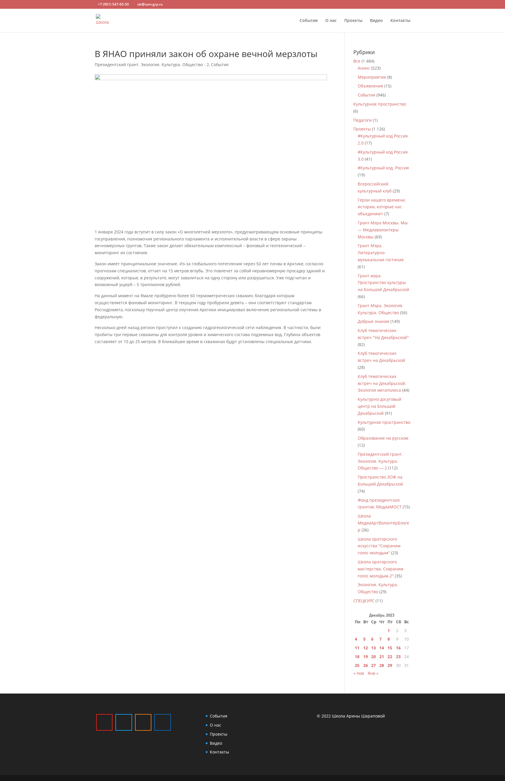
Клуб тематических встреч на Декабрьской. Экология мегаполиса (382, 383)
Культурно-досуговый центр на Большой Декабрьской (379, 406)
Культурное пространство (379, 104)
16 (398, 648)
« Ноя (358, 673)
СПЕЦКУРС (363, 600)
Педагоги (362, 120)
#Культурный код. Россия (383, 168)
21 (381, 656)
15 (390, 648)
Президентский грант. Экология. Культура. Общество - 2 (152, 64)
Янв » (373, 673)
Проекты (353, 20)
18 (357, 656)
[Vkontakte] (162, 722)
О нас (331, 20)
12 (365, 648)
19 (365, 656)
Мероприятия (372, 77)
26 (365, 665)
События (309, 20)
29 (390, 665)
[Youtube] (104, 722)
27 (373, 665)
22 (390, 656)
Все (356, 61)
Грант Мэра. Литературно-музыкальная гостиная (381, 252)
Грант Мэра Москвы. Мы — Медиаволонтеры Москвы (383, 230)
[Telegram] (123, 722)
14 (381, 648)
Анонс (364, 68)
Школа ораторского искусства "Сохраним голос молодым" (379, 546)
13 (373, 648)
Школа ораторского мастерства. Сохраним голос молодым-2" (380, 569)
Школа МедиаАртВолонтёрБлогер (383, 523)
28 (381, 665)
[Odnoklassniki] (143, 722)
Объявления (370, 86)
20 (373, 656)
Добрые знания (373, 321)
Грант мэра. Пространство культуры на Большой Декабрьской (383, 283)
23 (398, 656)
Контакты (400, 20)
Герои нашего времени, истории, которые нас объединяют (382, 207)
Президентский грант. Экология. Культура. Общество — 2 (380, 461)
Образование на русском (383, 438)
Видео (376, 20)
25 (357, 665)
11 (357, 648)
